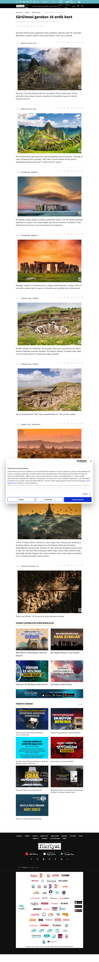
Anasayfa (19, 12)
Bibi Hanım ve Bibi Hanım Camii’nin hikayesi (31, 657)
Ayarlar (85, 494)
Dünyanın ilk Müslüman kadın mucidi (29, 688)
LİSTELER (57, 6)
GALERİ (52, 6)
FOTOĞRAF (73, 843)
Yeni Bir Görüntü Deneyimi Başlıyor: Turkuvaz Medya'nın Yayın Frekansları (31, 768)
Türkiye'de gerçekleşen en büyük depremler (66, 738)
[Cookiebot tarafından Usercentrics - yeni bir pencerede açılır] (78, 461)
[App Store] (47, 700)
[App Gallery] (69, 700)
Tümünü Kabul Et (78, 499)
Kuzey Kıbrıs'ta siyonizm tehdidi (62, 767)
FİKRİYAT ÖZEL (69, 6)
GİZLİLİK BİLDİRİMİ (55, 846)
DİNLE (74, 6)
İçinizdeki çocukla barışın (62, 687)
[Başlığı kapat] (91, 461)
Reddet (21, 499)
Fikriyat (25, 875)
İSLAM (38, 6)
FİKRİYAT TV (62, 6)
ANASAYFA (19, 843)
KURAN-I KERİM (55, 843)
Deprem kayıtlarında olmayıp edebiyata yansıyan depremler (30, 739)
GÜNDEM (27, 843)
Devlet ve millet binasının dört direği (28, 827)
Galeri (27, 12)
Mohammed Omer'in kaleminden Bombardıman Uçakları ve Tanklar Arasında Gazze (66, 798)
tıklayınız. (86, 487)
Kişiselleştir (48, 499)
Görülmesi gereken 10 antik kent (55, 12)
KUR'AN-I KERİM (33, 6)
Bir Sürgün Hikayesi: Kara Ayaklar (65, 655)
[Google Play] (58, 700)
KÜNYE (64, 846)
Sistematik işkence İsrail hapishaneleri (29, 796)
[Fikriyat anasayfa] (30, 699)
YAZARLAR (43, 6)
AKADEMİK (48, 6)
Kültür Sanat (36, 12)
